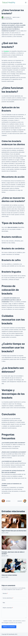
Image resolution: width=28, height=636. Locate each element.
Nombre (5, 593)
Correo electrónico (8, 598)
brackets (6, 51)
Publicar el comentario (9, 626)
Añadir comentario (8, 607)
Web (4, 602)
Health (3, 18)
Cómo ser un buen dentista (9, 575)
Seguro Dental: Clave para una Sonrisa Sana (14, 530)
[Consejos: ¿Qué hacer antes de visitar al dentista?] (14, 543)
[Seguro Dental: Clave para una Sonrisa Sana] (14, 521)
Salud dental (9, 18)
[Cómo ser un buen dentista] (14, 566)
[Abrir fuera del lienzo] (25, 2)
